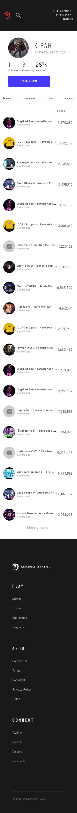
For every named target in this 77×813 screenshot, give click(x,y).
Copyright (18, 680)
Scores (6, 98)
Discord (17, 752)
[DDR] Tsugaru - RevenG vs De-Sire (40, 142)
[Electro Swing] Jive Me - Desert (38, 245)
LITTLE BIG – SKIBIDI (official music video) (46, 348)
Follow (29, 81)
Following (28, 70)
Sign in (67, 19)
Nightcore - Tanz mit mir (33, 307)
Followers (14, 70)
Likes (50, 98)
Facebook (18, 761)
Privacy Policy (22, 690)
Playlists (70, 98)
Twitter (17, 733)
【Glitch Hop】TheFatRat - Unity (39, 431)
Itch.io (16, 609)
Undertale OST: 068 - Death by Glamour (44, 451)
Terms (16, 671)
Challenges (29, 98)
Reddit (16, 742)
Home (16, 699)
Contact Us (19, 661)
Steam (16, 599)
